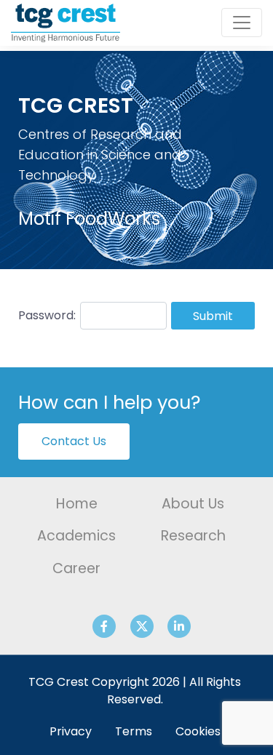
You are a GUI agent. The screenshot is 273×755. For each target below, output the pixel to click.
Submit (213, 316)
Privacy (71, 731)
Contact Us (73, 441)
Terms (133, 731)
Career (76, 568)
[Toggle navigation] (241, 22)
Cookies (198, 731)
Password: (47, 315)
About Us (193, 504)
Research (193, 536)
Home (77, 504)
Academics (76, 536)
